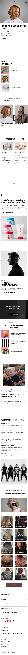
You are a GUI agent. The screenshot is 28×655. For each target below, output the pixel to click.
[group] (14, 28)
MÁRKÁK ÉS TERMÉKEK (15, 87)
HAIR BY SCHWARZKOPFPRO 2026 (17, 79)
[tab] (14, 129)
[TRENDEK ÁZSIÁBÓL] (21, 116)
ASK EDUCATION (14, 70)
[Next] (27, 116)
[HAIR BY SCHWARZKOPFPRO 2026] (6, 116)
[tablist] (14, 129)
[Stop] (14, 53)
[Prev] (0, 116)
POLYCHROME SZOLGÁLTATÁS (16, 351)
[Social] (2, 621)
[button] (14, 594)
